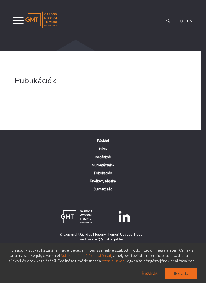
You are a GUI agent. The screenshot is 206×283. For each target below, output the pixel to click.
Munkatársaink (103, 165)
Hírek (103, 149)
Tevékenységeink (103, 181)
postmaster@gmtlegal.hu (101, 239)
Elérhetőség (103, 189)
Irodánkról (103, 157)
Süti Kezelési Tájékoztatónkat (86, 255)
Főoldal (103, 141)
